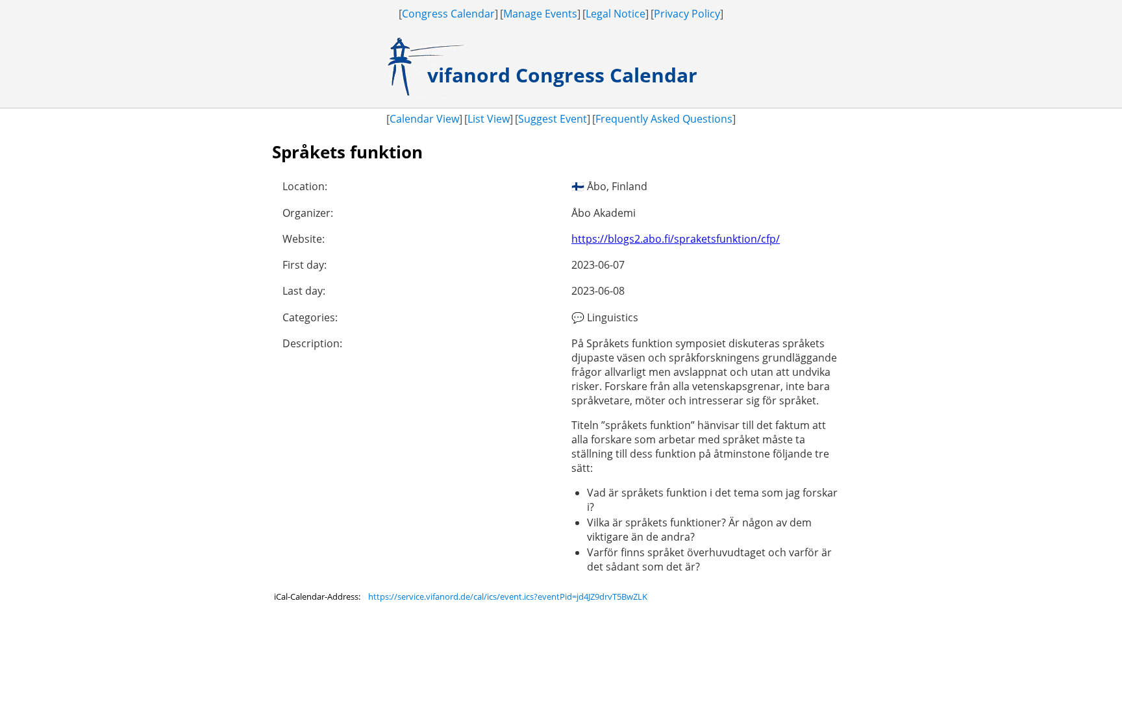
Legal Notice (615, 13)
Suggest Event (552, 119)
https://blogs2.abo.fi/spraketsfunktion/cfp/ (675, 239)
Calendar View (424, 119)
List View (489, 119)
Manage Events (540, 13)
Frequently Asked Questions (663, 119)
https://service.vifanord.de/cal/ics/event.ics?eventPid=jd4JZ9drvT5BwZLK (507, 596)
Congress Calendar (448, 13)
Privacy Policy (687, 13)
